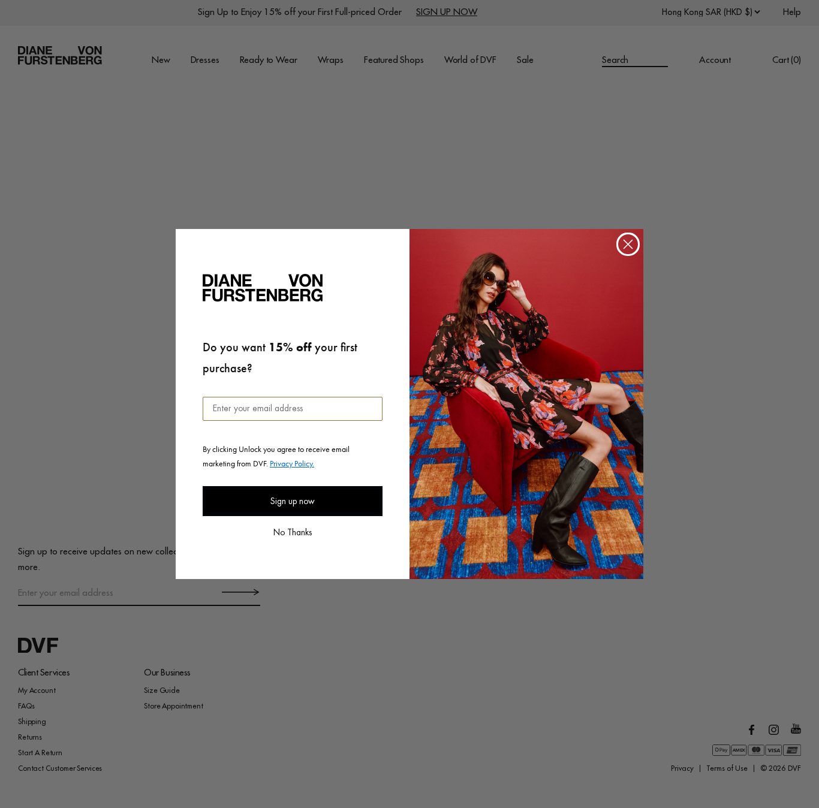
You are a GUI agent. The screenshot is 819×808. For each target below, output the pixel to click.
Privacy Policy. (292, 463)
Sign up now (292, 501)
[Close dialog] (628, 244)
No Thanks (292, 531)
